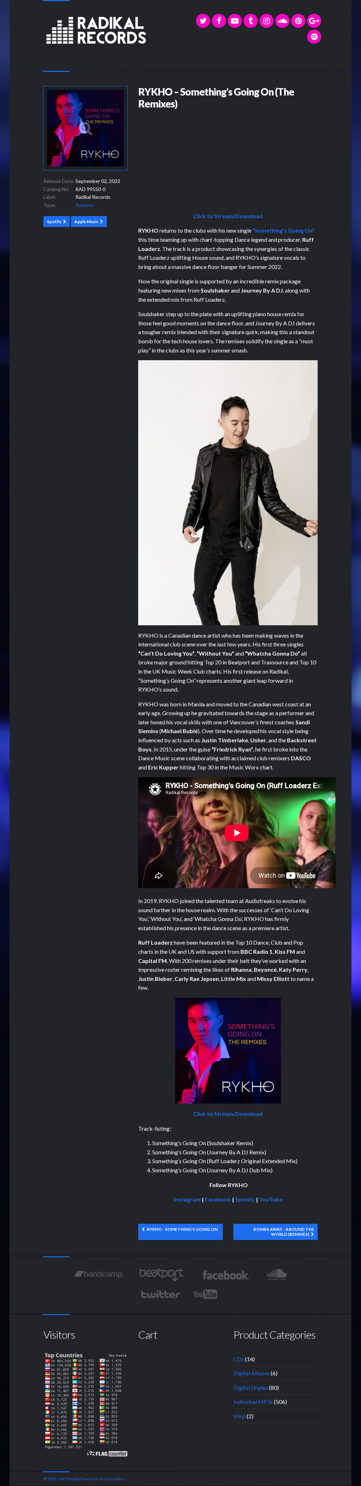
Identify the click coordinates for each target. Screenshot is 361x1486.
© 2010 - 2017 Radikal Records (70, 1478)
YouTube (270, 1199)
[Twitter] (203, 21)
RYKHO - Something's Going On (182, 1229)
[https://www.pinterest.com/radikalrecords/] (298, 21)
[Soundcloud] (282, 21)
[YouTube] (235, 21)
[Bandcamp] (98, 1275)
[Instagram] (266, 21)
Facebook (218, 1199)
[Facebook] (219, 21)
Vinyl (239, 1416)
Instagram (187, 1199)
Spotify (54, 221)
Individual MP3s (253, 1401)
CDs (238, 1359)
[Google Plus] (314, 21)
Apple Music (86, 221)
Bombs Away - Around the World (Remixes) (283, 1232)
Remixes (84, 205)
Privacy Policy (112, 1478)
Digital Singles (250, 1387)
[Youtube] (205, 1294)
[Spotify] (314, 37)
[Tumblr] (251, 21)
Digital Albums (251, 1373)
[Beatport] (162, 1275)
